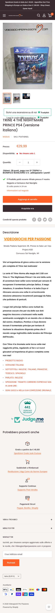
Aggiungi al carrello (27, 199)
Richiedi (11, 562)
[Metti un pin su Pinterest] (39, 220)
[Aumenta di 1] (37, 162)
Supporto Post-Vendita (27, 490)
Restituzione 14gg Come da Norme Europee (27, 471)
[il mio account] (44, 15)
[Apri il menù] (4, 15)
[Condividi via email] (50, 220)
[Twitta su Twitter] (45, 220)
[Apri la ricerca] (38, 15)
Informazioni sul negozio (17, 190)
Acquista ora (27, 208)
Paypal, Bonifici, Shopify (27, 508)
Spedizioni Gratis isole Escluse (27, 453)
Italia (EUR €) (9, 576)
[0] (50, 15)
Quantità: (7, 162)
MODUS (6, 137)
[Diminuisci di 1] (20, 162)
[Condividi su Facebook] (34, 220)
